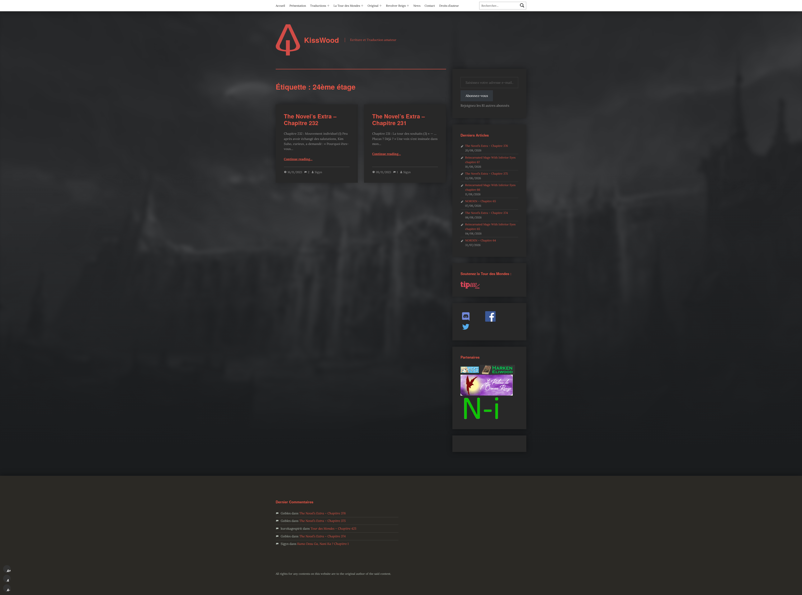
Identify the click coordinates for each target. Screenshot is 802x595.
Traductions (318, 6)
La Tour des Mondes (347, 6)
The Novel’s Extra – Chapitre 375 (486, 173)
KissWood (321, 40)
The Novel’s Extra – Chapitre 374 (486, 213)
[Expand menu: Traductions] (328, 6)
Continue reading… (298, 159)
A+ (9, 571)
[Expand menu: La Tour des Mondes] (362, 6)
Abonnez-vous (477, 96)
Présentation (297, 6)
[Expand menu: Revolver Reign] (408, 6)
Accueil (280, 6)
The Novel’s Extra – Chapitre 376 (486, 146)
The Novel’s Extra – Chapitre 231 (398, 119)
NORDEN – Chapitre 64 (480, 240)
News (416, 6)
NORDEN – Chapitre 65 (480, 201)
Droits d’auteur (449, 6)
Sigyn (318, 172)
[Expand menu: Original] (380, 6)
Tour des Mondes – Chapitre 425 (333, 528)
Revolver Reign (396, 6)
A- (8, 590)
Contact (430, 6)
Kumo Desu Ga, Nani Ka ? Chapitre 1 (323, 544)
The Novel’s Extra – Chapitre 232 (310, 119)
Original (373, 6)
